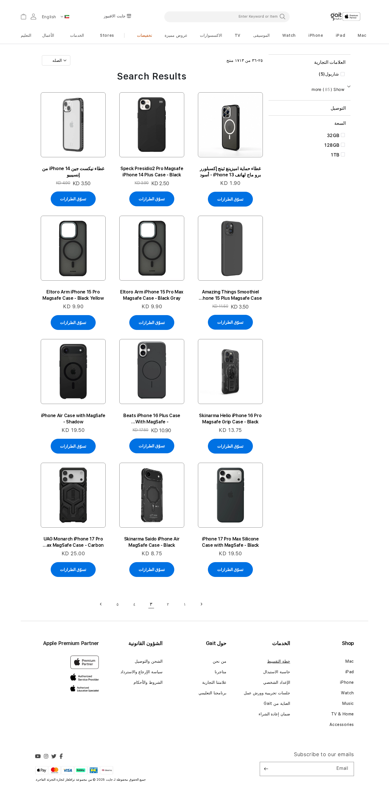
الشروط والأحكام (148, 682)
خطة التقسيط (278, 661)
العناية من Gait (277, 703)
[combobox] (227, 16)
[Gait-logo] (345, 16)
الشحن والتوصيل (149, 661)
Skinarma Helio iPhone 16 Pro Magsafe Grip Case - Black (230, 419)
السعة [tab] (340, 123)
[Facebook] (61, 757)
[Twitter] (54, 757)
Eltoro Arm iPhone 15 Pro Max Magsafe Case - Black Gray (151, 295)
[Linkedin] (46, 757)
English (49, 16)
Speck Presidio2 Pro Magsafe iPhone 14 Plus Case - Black (151, 171)
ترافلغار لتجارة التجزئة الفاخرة (56, 779)
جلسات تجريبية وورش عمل (267, 693)
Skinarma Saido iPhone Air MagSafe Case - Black (152, 542)
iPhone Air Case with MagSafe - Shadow (73, 419)
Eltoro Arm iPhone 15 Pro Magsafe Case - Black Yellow (73, 295)
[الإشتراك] (266, 769)
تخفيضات (144, 35)
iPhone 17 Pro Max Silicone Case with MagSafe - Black (230, 542)
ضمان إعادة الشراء (274, 714)
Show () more (328, 89)
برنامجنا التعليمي (212, 693)
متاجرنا (220, 672)
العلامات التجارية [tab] (330, 62)
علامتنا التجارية (214, 682)
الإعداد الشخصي (276, 682)
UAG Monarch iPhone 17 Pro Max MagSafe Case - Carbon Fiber (73, 542)
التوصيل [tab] (338, 108)
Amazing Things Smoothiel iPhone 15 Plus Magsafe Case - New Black (230, 295)
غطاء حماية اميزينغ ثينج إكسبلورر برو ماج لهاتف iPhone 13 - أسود (230, 171)
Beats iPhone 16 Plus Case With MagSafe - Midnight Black (151, 419)
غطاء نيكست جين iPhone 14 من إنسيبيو (73, 171)
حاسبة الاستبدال (276, 672)
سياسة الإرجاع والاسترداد (141, 672)
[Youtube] (38, 757)
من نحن (219, 661)
